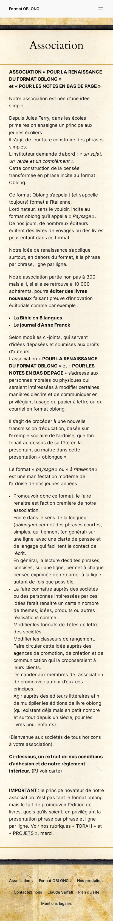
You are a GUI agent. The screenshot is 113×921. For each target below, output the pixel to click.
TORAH (84, 826)
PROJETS (23, 833)
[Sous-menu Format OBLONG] (70, 881)
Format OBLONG (24, 8)
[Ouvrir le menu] (100, 8)
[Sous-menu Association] (32, 881)
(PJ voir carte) (47, 771)
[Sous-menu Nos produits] (102, 881)
